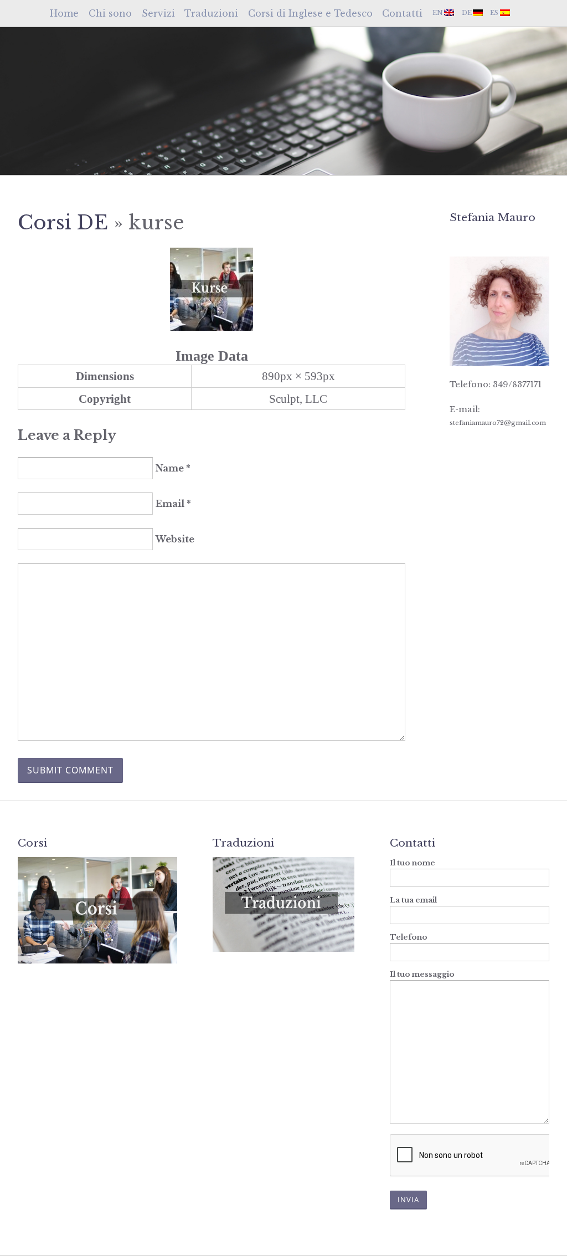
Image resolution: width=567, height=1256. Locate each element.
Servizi (158, 13)
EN (437, 13)
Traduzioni (211, 13)
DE (467, 13)
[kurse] (211, 326)
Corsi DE (63, 223)
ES (494, 13)
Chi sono (110, 13)
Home (64, 13)
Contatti (402, 13)
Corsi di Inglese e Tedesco (310, 13)
